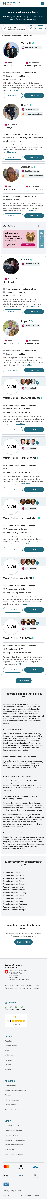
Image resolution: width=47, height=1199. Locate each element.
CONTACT (34, 430)
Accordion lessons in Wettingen (15, 904)
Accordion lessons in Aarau (13, 873)
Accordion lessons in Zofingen (14, 910)
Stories (8, 1065)
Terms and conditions (14, 1154)
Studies (8, 1069)
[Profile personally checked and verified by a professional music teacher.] (33, 43)
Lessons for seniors (13, 1130)
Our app (8, 1095)
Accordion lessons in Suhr (12, 898)
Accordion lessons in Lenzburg (14, 893)
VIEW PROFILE (13, 95)
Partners (8, 1060)
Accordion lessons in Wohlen (13, 907)
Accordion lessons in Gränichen (15, 884)
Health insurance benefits (15, 1090)
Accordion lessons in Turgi (13, 901)
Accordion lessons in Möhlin (13, 895)
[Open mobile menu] (42, 3)
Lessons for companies (15, 1140)
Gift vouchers (10, 1086)
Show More (23, 681)
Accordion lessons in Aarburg (14, 875)
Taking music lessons (14, 1145)
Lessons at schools (13, 1135)
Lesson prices (11, 1046)
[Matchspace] (11, 3)
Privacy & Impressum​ (12, 1191)
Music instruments (12, 1100)
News (7, 1050)
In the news (10, 1055)
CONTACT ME (34, 95)
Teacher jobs (10, 1149)
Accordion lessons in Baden (13, 878)
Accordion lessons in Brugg (13, 881)
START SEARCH (23, 942)
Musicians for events (14, 1109)
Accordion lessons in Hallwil (13, 887)
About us (8, 1041)
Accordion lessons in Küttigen (14, 890)
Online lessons (11, 1105)
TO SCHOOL (13, 430)
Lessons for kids (12, 1126)
